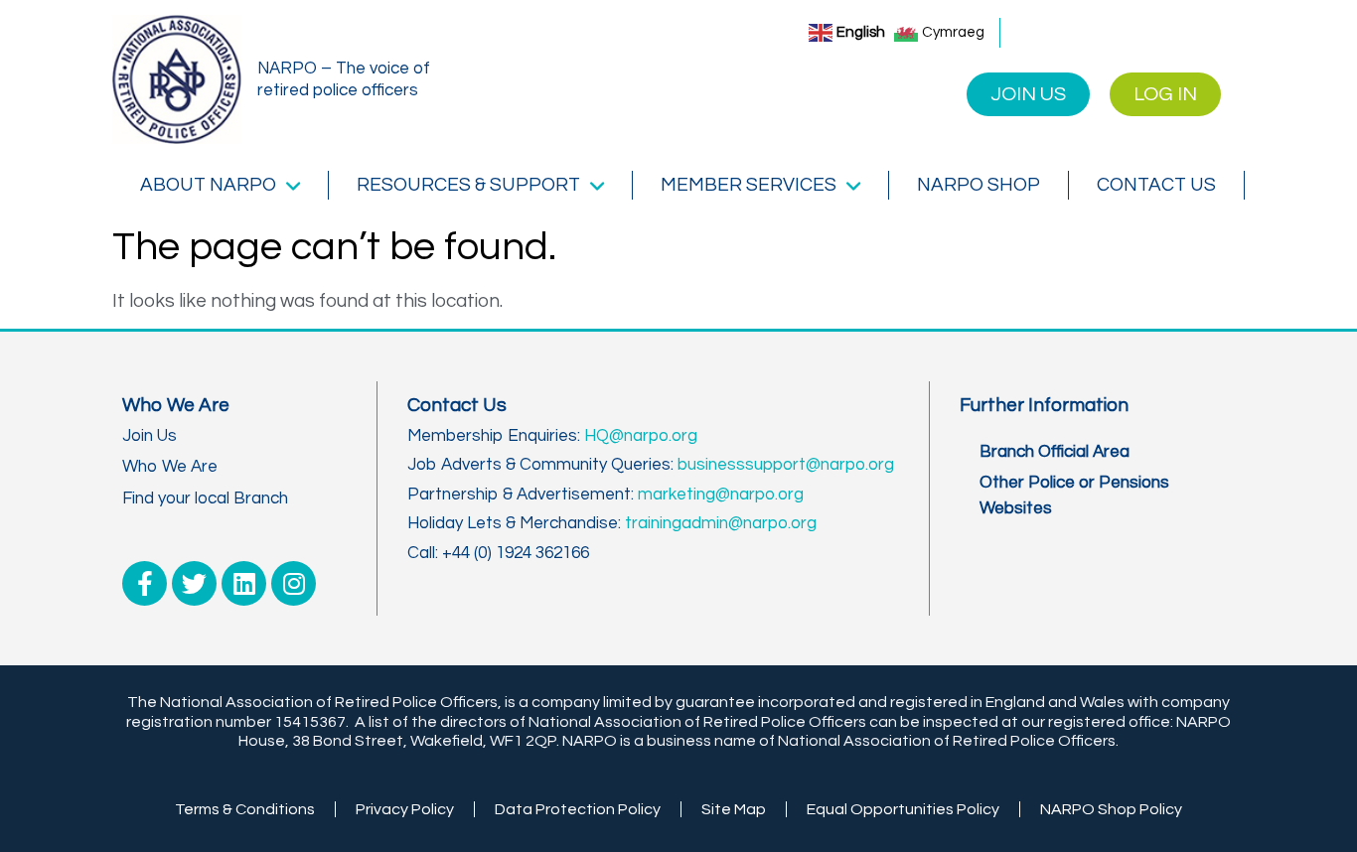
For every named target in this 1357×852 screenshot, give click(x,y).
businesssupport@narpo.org (786, 465)
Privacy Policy (405, 809)
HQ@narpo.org (640, 436)
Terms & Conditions (245, 809)
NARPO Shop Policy (1111, 809)
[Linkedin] (244, 583)
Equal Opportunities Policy (903, 809)
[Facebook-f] (144, 583)
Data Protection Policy (578, 809)
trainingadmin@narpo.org (721, 523)
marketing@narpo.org (721, 494)
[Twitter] (194, 583)
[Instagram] (293, 583)
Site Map (733, 809)
